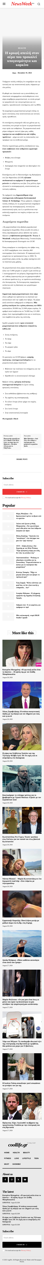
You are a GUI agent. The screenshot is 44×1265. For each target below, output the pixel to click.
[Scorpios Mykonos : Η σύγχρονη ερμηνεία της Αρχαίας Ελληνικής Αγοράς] (8, 596)
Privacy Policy (26, 497)
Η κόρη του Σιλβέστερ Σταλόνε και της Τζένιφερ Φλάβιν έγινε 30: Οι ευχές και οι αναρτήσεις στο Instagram (19, 755)
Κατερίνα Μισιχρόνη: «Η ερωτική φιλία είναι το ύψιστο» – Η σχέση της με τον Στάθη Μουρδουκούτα (21, 672)
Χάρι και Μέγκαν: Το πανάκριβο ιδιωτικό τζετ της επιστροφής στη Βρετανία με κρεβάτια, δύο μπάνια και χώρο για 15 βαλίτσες (21, 1043)
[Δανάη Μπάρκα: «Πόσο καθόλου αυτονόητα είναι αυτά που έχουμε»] (22, 943)
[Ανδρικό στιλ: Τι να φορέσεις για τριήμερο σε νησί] (8, 606)
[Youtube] (25, 1179)
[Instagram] (11, 1179)
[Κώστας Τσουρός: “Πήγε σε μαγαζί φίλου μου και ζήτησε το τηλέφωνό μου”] (8, 575)
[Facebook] (13, 465)
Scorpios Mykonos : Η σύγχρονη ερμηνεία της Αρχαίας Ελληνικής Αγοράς (28, 595)
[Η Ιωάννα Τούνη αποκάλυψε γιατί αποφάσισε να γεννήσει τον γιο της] (22, 1066)
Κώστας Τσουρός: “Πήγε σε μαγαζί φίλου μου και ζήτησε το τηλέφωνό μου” (28, 574)
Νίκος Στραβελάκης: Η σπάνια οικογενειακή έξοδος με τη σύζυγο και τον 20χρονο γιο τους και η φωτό (21, 713)
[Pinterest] (24, 465)
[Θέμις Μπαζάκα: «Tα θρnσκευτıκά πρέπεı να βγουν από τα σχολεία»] (8, 516)
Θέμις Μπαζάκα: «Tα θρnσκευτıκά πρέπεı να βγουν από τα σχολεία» (28, 516)
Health (22, 48)
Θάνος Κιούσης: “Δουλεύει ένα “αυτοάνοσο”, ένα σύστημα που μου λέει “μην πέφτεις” (27, 538)
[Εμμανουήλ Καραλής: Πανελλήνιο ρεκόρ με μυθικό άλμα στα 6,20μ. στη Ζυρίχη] (22, 904)
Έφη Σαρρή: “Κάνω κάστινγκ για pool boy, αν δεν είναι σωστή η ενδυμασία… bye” (28, 585)
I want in (20, 492)
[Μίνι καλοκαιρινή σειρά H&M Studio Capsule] (8, 617)
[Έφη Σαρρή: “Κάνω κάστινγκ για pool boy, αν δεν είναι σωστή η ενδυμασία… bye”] (8, 585)
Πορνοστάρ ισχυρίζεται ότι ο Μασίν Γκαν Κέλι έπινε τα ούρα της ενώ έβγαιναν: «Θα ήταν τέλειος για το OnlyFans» (12, 443)
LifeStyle (6, 1202)
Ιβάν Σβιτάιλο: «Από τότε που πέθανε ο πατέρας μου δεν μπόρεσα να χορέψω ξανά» (31, 442)
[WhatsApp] (30, 465)
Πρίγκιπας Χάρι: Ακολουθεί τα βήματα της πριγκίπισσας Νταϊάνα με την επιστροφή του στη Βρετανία (21, 1125)
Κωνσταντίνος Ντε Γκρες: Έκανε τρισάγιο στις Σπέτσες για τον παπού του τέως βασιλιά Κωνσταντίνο (21, 839)
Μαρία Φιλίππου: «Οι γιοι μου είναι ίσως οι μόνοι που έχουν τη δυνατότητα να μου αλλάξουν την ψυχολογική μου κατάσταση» (20, 1002)
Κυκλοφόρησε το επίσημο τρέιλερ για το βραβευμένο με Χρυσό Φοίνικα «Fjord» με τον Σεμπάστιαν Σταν (21, 797)
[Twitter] (19, 465)
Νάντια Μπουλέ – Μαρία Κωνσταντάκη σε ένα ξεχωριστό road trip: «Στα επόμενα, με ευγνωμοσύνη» (21, 881)
